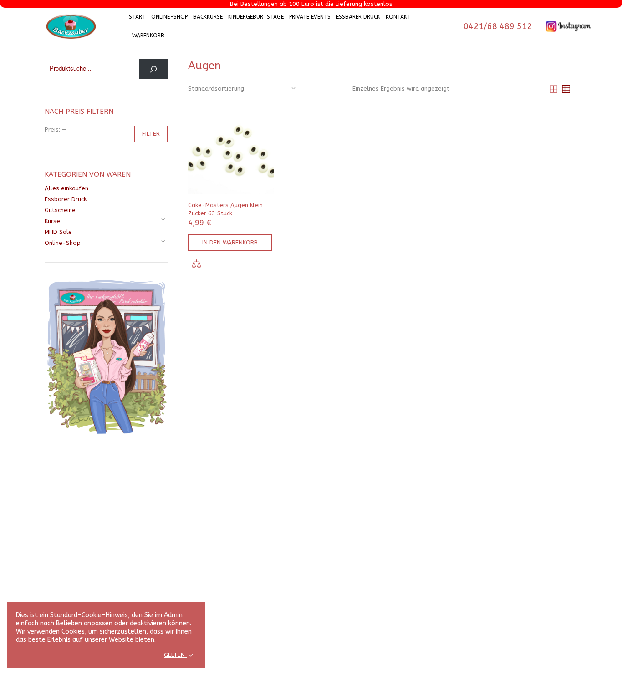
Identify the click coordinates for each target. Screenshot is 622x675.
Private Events (310, 17)
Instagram (519, 526)
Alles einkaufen (66, 188)
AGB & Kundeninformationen (295, 527)
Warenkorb (148, 35)
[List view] (566, 88)
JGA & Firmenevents (408, 548)
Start (137, 17)
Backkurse (208, 17)
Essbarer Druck (358, 17)
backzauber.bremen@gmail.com (52, 572)
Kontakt (398, 17)
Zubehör (143, 537)
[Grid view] (553, 88)
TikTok (514, 533)
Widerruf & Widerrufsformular (298, 548)
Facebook (518, 541)
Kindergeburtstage (256, 17)
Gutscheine (60, 210)
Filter (151, 133)
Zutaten (142, 527)
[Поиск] (153, 69)
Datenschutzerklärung (286, 537)
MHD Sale (58, 231)
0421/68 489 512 (498, 26)
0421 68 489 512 (31, 556)
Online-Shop (169, 17)
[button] (230, 242)
